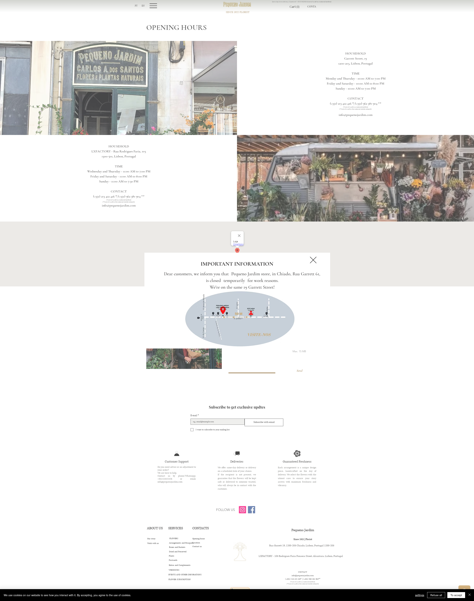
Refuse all (436, 595)
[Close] (469, 595)
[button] (313, 260)
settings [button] (419, 595)
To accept (456, 595)
